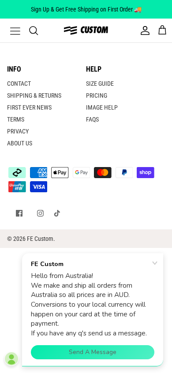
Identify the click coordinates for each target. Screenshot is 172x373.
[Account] (143, 30)
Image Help (102, 107)
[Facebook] (19, 213)
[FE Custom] (86, 30)
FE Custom (40, 238)
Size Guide (100, 83)
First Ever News (29, 107)
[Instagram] (40, 213)
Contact (19, 83)
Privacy (18, 131)
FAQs (92, 119)
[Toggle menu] (9, 30)
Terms (15, 119)
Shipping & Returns (34, 95)
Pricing (96, 95)
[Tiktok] (57, 213)
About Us (19, 143)
